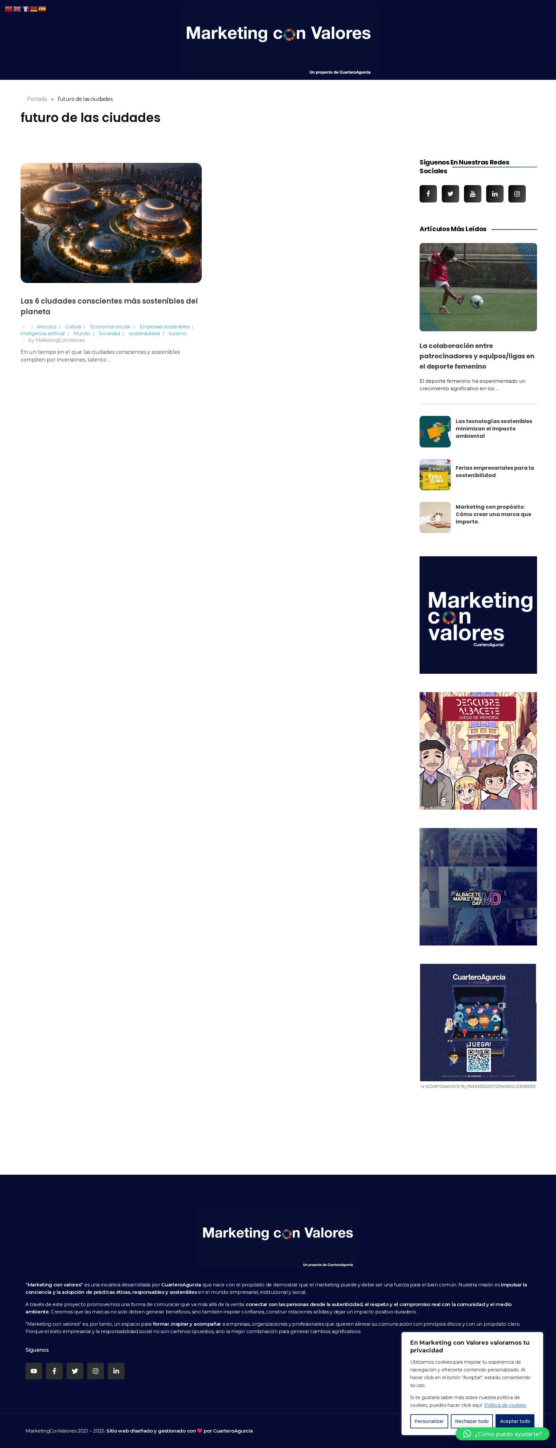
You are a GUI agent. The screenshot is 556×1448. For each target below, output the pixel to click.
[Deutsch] (34, 8)
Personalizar (429, 1421)
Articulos (46, 327)
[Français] (26, 8)
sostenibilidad (144, 333)
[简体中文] (9, 8)
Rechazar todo (472, 1421)
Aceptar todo (515, 1421)
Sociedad (109, 333)
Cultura (73, 327)
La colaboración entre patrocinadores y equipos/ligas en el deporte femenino (477, 356)
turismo (178, 333)
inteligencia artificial (43, 333)
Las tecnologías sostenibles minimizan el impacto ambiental (494, 429)
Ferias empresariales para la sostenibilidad (495, 471)
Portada (37, 99)
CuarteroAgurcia (233, 1431)
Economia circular (110, 327)
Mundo (82, 333)
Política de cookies (505, 1405)
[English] (17, 8)
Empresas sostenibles (165, 327)
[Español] (42, 8)
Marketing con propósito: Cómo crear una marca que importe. (493, 514)
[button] (503, 1433)
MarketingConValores (60, 340)
